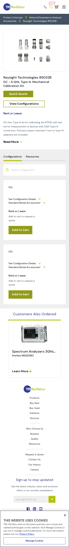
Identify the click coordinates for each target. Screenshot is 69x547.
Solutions (34, 412)
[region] (34, 529)
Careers (34, 469)
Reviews (34, 433)
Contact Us (34, 459)
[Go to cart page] (57, 7)
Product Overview (13, 17)
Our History (34, 464)
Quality (34, 438)
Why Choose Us (34, 428)
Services (34, 418)
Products (34, 397)
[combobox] (34, 170)
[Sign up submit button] (52, 499)
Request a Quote (34, 454)
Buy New (34, 403)
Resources (34, 443)
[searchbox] (25, 170)
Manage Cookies (34, 540)
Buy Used (34, 408)
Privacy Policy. (26, 534)
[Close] (65, 515)
